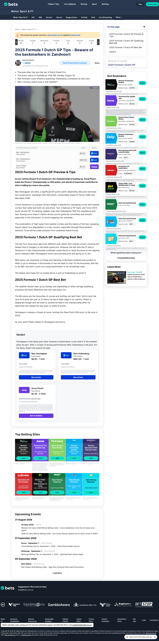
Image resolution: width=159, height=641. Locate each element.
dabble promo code (112, 107)
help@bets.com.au (25, 590)
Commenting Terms (121, 620)
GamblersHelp (26, 635)
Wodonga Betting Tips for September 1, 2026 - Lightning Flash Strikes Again (52, 554)
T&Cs (133, 93)
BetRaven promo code (113, 91)
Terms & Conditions (105, 620)
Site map (134, 620)
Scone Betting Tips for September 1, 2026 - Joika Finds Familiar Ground (50, 546)
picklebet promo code (113, 128)
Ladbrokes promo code (114, 177)
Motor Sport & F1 (22, 11)
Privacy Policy (91, 620)
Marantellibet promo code (115, 161)
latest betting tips (53, 35)
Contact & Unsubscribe (14, 620)
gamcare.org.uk (151, 633)
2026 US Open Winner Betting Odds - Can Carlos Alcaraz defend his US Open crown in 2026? (59, 533)
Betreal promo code (113, 194)
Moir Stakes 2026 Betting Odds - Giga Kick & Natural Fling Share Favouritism (52, 567)
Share (97, 63)
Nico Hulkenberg (23, 160)
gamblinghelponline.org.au (81, 625)
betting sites (75, 35)
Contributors (154, 620)
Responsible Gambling (49, 620)
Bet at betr (36, 377)
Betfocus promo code (113, 228)
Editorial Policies (65, 620)
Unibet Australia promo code (116, 211)
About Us (3, 620)
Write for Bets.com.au (32, 620)
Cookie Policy (79, 620)
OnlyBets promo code (113, 145)
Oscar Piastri (21, 167)
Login (144, 620)
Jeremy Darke (28, 60)
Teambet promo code (113, 245)
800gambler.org (10, 635)
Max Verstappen (22, 153)
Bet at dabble (36, 415)
